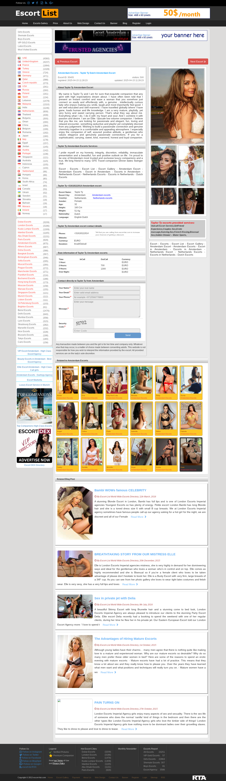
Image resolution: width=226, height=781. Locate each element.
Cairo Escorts (24, 342)
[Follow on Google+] (51, 3)
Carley (59, 467)
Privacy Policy (59, 763)
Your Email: (64, 292)
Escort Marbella (34, 380)
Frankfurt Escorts (26, 275)
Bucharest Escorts (26, 278)
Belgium (26, 128)
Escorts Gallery (40, 23)
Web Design (83, 23)
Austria (25, 150)
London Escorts (25, 225)
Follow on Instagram (32, 752)
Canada (26, 189)
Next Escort (197, 61)
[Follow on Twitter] (33, 3)
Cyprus (25, 167)
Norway (26, 213)
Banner (113, 23)
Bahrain (26, 203)
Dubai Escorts (24, 222)
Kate (183, 467)
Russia (25, 90)
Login (148, 23)
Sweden (26, 196)
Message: (64, 308)
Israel (25, 185)
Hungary (26, 174)
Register (136, 23)
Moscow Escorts (25, 285)
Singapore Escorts (26, 292)
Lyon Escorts (24, 321)
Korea (25, 178)
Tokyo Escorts (24, 338)
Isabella (134, 431)
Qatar (25, 79)
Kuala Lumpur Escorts (28, 229)
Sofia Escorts (24, 260)
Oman (25, 121)
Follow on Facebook (31, 758)
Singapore (27, 157)
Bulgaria (26, 118)
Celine (84, 431)
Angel (59, 431)
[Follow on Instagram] (29, 3)
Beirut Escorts (24, 310)
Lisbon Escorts (25, 299)
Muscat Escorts (25, 264)
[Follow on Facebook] (38, 3)
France (25, 65)
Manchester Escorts (27, 271)
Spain (25, 97)
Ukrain (25, 192)
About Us (67, 23)
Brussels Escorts (26, 335)
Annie (59, 395)
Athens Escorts (25, 246)
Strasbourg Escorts (27, 324)
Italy (24, 139)
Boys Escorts (24, 39)
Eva (83, 395)
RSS (163, 777)
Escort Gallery (62, 777)
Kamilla (85, 467)
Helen (158, 431)
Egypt (25, 143)
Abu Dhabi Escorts (27, 236)
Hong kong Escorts (27, 282)
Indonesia (27, 164)
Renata (134, 395)
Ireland (25, 210)
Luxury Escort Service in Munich (34, 385)
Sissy (158, 395)
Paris (108, 431)
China (25, 125)
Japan (25, 135)
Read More (137, 516)
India (24, 107)
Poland (25, 93)
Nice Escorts (24, 331)
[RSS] (46, 3)
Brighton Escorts (26, 306)
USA (24, 86)
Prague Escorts (25, 268)
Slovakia (26, 199)
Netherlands (28, 111)
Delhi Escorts (24, 313)
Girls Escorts (24, 32)
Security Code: (62, 325)
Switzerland (28, 171)
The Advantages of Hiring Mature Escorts (125, 638)
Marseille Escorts (26, 328)
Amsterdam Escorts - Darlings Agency (34, 375)
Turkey (25, 68)
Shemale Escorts (26, 35)
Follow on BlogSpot (31, 761)
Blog (125, 23)
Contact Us (99, 23)
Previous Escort (68, 61)
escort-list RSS (29, 767)
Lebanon (26, 100)
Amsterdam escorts (101, 195)
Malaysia (26, 104)
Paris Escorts (24, 239)
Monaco (26, 206)
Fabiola (184, 431)
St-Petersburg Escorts (28, 303)
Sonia (183, 395)
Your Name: (64, 287)
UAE (24, 58)
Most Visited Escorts (27, 49)
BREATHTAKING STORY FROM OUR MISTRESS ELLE (135, 554)
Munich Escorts (25, 296)
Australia (26, 160)
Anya (133, 467)
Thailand (26, 114)
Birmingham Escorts (27, 257)
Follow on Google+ (32, 764)
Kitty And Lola (112, 395)
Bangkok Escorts (26, 253)
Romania (26, 132)
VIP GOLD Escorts (26, 42)
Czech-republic (29, 82)
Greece (25, 72)
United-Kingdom (30, 61)
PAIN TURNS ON (106, 702)
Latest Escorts (24, 46)
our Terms (58, 760)
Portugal (26, 153)
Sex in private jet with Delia (114, 598)
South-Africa (28, 181)
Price (55, 23)
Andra (158, 467)
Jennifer (109, 467)
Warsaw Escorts (25, 289)
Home (25, 23)
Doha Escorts (24, 250)
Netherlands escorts (102, 198)
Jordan (25, 146)
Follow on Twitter (30, 755)
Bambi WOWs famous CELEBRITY (120, 490)
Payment (76, 777)
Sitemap (154, 777)
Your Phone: (65, 297)
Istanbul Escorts (25, 232)
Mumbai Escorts (25, 317)
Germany (26, 75)
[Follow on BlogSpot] (42, 3)
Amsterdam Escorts (27, 243)
